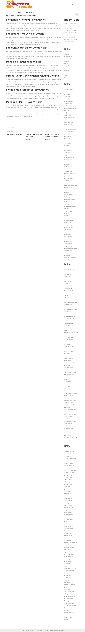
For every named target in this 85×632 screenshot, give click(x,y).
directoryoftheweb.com (69, 278)
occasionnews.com (68, 428)
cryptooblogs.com (68, 496)
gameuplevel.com (68, 498)
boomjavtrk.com (68, 617)
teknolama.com (67, 327)
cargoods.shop (67, 301)
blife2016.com (67, 566)
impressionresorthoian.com (70, 392)
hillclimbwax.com (68, 425)
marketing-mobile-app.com (70, 362)
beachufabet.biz (67, 589)
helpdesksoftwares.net (69, 451)
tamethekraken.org (68, 561)
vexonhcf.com (67, 115)
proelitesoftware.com (69, 540)
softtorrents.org (67, 552)
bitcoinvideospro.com (69, 304)
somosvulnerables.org (69, 554)
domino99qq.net (68, 276)
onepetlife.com (67, 586)
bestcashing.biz (67, 175)
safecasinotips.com (68, 537)
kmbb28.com (67, 610)
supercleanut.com (68, 524)
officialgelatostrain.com (69, 580)
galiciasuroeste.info (68, 155)
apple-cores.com (68, 236)
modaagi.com (67, 152)
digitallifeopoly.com (68, 481)
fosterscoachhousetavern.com (71, 332)
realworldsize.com (68, 325)
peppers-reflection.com (69, 434)
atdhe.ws (66, 201)
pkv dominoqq (67, 58)
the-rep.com (67, 138)
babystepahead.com (68, 420)
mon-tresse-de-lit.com (69, 591)
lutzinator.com (67, 563)
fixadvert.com (67, 110)
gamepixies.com (68, 531)
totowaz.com (67, 407)
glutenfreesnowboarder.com (70, 568)
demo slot (66, 61)
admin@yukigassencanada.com (24, 15)
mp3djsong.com (67, 96)
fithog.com (66, 192)
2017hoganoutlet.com (69, 273)
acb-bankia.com (68, 383)
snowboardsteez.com (69, 348)
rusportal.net (67, 294)
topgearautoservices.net (69, 596)
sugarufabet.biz (67, 593)
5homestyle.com (68, 259)
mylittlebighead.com (68, 519)
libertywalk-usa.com (68, 91)
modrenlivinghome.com (69, 603)
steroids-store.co (68, 189)
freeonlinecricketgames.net (70, 173)
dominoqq (66, 66)
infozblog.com (67, 182)
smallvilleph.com (68, 154)
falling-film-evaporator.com (70, 395)
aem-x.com (67, 495)
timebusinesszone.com (69, 432)
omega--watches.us (68, 105)
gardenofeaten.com (68, 343)
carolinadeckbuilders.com (70, 133)
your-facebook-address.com (70, 600)
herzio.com (66, 285)
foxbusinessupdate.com (69, 374)
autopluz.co (66, 112)
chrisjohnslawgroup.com (69, 545)
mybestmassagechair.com (70, 206)
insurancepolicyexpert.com (70, 129)
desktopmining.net (68, 241)
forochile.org (67, 164)
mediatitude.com (68, 119)
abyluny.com (67, 615)
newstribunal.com (68, 456)
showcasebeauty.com (69, 127)
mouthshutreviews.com (69, 477)
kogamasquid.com (68, 250)
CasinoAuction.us (68, 217)
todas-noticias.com (68, 290)
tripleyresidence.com (69, 551)
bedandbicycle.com (68, 526)
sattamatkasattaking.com (70, 584)
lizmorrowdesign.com (69, 570)
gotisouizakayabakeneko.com (70, 309)
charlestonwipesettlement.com (71, 409)
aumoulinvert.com (68, 222)
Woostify (63, 630)
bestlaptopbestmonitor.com (70, 194)
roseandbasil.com (68, 197)
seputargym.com (68, 484)
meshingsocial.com (68, 358)
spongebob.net (67, 313)
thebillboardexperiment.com (70, 587)
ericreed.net (67, 208)
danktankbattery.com (69, 367)
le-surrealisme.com (68, 126)
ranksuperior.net (67, 418)
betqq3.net (66, 213)
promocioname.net (68, 169)
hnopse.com (67, 427)
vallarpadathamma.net (69, 323)
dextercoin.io (67, 255)
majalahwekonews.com (69, 271)
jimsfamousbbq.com (68, 89)
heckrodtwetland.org (68, 203)
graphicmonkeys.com (69, 530)
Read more (8, 137)
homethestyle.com (68, 500)
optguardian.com (68, 488)
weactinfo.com (67, 357)
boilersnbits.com (67, 336)
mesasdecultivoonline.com (70, 334)
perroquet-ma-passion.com (70, 601)
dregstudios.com (68, 159)
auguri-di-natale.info (68, 101)
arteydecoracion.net (68, 190)
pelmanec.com (67, 274)
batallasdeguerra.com (69, 157)
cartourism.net (67, 234)
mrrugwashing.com (68, 381)
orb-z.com (66, 330)
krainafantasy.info (68, 288)
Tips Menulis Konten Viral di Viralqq (14, 134)
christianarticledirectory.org (70, 257)
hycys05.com (67, 344)
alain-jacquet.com (68, 308)
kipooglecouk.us (67, 218)
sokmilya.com (67, 614)
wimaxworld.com (68, 171)
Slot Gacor (33, 15)
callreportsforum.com (69, 612)
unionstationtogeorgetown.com (71, 516)
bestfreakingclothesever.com (70, 393)
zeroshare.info (67, 147)
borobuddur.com (68, 503)
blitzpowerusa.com (68, 341)
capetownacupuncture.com (70, 302)
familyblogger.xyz (68, 544)
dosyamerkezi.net (68, 124)
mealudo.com (67, 369)
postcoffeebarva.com (69, 318)
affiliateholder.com (68, 441)
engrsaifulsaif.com (68, 512)
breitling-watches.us (68, 106)
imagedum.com (67, 577)
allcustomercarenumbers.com (71, 542)
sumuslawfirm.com (68, 397)
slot (65, 72)
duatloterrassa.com (68, 556)
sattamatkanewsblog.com (70, 404)
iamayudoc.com (68, 517)
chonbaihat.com (68, 183)
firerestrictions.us (68, 176)
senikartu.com (67, 292)
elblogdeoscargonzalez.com (70, 185)
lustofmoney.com (68, 430)
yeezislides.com (67, 461)
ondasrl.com (67, 565)
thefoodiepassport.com (69, 224)
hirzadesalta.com (68, 479)
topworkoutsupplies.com (69, 475)
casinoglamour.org (68, 253)
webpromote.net (68, 187)
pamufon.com (67, 558)
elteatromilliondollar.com (69, 320)
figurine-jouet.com (68, 598)
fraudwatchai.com (68, 493)
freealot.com (67, 521)
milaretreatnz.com (68, 150)
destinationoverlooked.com (70, 421)
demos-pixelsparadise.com (70, 117)
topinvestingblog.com (69, 134)
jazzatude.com (67, 143)
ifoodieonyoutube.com (69, 472)
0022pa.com (67, 145)
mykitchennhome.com (69, 220)
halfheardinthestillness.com (70, 204)
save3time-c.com (68, 113)
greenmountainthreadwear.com (71, 400)
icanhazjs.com (67, 229)
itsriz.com (66, 299)
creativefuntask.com (68, 510)
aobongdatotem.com (69, 463)
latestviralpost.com (68, 337)
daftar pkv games (68, 56)
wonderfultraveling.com (69, 168)
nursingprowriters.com (69, 399)
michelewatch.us (68, 103)
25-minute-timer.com (69, 509)
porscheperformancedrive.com (71, 559)
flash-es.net (67, 385)
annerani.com (67, 141)
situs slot (66, 63)
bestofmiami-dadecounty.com (71, 470)
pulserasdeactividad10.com (70, 238)
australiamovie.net (68, 92)
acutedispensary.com (69, 402)
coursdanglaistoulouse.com (70, 98)
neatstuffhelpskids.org (69, 161)
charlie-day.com (68, 371)
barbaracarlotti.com (68, 239)
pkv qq (65, 59)
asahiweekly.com (68, 523)
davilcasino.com (67, 491)
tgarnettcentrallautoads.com (70, 108)
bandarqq (66, 54)
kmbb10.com (67, 353)
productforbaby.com (68, 329)
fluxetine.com (67, 210)
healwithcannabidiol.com (69, 572)
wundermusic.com (68, 505)
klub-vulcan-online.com (69, 547)
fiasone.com (67, 365)
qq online (66, 68)
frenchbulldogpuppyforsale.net (71, 248)
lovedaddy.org (67, 376)
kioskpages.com (67, 573)
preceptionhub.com (68, 460)
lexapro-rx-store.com (69, 245)
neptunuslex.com (68, 99)
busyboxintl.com (67, 315)
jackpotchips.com (68, 538)
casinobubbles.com (68, 482)
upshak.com (67, 386)
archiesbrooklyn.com (68, 178)
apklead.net (66, 619)
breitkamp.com (67, 549)
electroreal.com (67, 468)
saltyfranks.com (67, 140)
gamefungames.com (69, 507)
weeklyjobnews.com (68, 413)
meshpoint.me (67, 311)
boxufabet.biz (67, 594)
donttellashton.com (68, 280)
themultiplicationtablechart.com (71, 252)
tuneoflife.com (67, 435)
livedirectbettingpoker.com (70, 372)
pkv (65, 77)
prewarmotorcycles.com (69, 120)
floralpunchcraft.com (69, 364)
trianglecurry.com (68, 575)
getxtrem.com (67, 355)
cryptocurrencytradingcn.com (71, 406)
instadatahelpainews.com (70, 605)
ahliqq (65, 79)
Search (65, 12)
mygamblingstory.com (69, 269)
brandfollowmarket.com (69, 411)
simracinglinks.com (68, 122)
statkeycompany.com (69, 131)
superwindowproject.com (69, 225)
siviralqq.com (67, 390)
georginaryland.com (68, 196)
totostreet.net (67, 489)
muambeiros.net (68, 180)
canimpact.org (67, 231)
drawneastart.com (68, 533)
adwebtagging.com (68, 416)
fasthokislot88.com (68, 535)
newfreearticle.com (68, 339)
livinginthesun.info (68, 297)
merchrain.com (67, 608)
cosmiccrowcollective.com (70, 306)
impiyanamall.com (68, 486)
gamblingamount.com (69, 423)
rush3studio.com (68, 281)
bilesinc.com (67, 148)
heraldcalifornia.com (68, 528)
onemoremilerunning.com (70, 346)
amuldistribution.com (69, 502)
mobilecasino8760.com (69, 211)
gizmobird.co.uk (67, 94)
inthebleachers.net (68, 243)
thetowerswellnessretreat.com (71, 579)
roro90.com (66, 283)
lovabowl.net (67, 453)
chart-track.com (68, 166)
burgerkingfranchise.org (69, 322)
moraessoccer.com (68, 162)
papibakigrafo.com (68, 227)
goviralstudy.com (68, 232)
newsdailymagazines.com (70, 458)
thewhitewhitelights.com (69, 199)
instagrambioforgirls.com (69, 350)
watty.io (66, 295)
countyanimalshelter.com (70, 414)
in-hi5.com (66, 287)
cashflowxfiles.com (68, 351)
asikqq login (66, 73)
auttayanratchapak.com (69, 316)
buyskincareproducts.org (69, 246)
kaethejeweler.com (68, 582)
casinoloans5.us (67, 215)
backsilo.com (67, 388)
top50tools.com (67, 136)
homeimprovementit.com (70, 454)
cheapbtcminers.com (69, 514)
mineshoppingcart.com (69, 474)
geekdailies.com (67, 607)
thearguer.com (67, 360)
